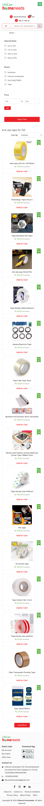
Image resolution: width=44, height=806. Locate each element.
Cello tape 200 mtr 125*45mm (22, 163)
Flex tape (22, 528)
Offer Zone (6, 757)
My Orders (6, 754)
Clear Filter (22, 119)
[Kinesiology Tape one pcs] (22, 187)
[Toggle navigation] (40, 4)
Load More (22, 725)
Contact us (18, 792)
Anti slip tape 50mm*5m (22, 272)
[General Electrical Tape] (22, 331)
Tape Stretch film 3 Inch (22, 600)
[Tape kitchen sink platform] (22, 623)
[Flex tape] (22, 515)
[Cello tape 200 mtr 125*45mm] (22, 150)
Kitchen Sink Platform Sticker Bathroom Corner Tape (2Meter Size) (22, 454)
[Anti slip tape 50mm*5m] (22, 259)
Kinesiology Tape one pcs (22, 200)
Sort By (14, 135)
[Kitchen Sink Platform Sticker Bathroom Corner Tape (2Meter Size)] (22, 440)
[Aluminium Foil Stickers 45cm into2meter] (22, 404)
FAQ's (35, 795)
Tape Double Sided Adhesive (22, 308)
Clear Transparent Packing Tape (22, 672)
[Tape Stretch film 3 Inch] (22, 587)
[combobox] (7, 26)
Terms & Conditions (32, 792)
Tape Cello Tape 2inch (22, 380)
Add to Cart (22, 171)
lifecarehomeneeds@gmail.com (17, 780)
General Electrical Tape (22, 344)
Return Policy (25, 795)
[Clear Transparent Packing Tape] (22, 659)
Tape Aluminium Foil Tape (22, 236)
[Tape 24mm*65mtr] (22, 696)
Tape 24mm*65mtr (22, 709)
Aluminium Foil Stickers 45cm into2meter (22, 417)
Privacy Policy (12, 795)
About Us (7, 792)
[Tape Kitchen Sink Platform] (22, 478)
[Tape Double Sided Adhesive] (22, 295)
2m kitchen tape (22, 564)
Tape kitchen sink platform (22, 636)
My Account (6, 750)
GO (7, 108)
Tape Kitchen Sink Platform (22, 491)
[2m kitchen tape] (22, 551)
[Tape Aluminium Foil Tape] (22, 223)
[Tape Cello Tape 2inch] (22, 368)
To (22, 101)
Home (11, 33)
